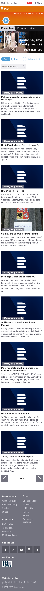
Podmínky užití (30, 582)
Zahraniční (32, 59)
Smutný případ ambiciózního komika (19, 234)
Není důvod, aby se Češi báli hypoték (20, 145)
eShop (5, 512)
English (5, 584)
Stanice (5, 508)
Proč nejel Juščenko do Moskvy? (18, 276)
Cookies (5, 582)
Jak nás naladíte (30, 501)
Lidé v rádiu (28, 508)
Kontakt (26, 515)
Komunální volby (9, 504)
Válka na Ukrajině (9, 501)
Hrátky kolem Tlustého (12, 191)
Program (17, 14)
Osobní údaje (16, 582)
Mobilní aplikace (9, 535)
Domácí (17, 59)
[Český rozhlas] (9, 3)
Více (33, 28)
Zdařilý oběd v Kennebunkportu (17, 456)
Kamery (39, 14)
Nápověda (27, 504)
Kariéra (26, 512)
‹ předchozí (4, 478)
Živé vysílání (7, 524)
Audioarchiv (28, 14)
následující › (39, 478)
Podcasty (6, 531)
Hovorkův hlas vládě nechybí (16, 413)
